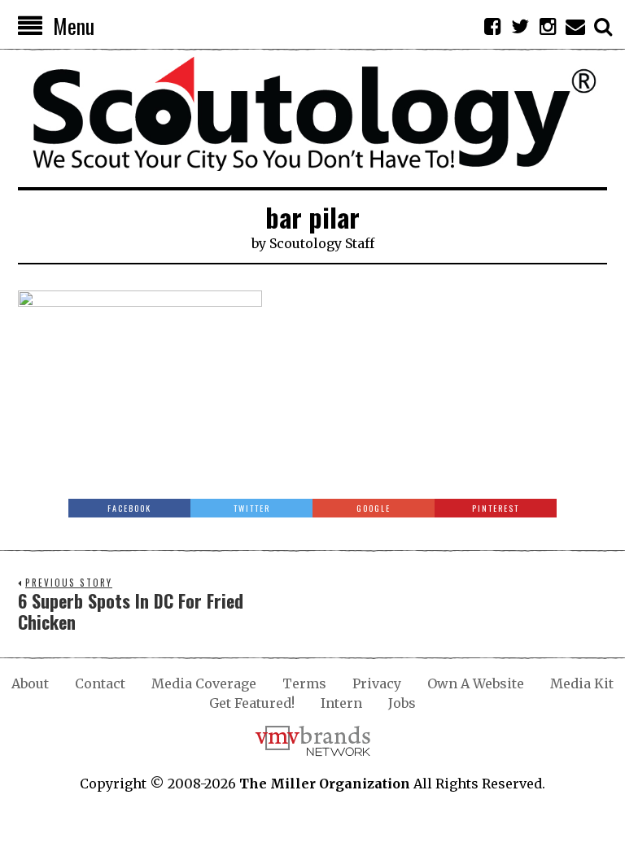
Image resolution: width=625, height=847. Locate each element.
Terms (304, 683)
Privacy (376, 683)
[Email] (575, 26)
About (30, 683)
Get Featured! (252, 703)
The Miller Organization (324, 783)
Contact (100, 683)
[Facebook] (492, 26)
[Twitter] (520, 26)
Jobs (402, 703)
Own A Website (475, 683)
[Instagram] (548, 26)
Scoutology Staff (321, 243)
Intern (341, 703)
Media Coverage (203, 683)
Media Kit (582, 683)
